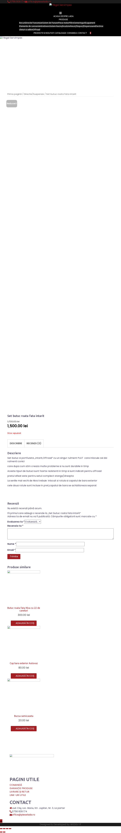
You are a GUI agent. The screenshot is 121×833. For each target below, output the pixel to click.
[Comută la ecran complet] (7, 828)
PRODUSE (63, 19)
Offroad (36, 29)
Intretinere (45, 26)
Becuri (22, 23)
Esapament (90, 23)
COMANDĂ (16, 785)
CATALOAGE (60, 33)
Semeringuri (79, 23)
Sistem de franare (50, 23)
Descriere (16, 443)
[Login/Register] (92, 33)
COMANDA (72, 33)
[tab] (15, 443)
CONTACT (82, 33)
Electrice (99, 26)
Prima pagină (14, 94)
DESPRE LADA (66, 16)
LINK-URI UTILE (18, 795)
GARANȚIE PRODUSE (21, 788)
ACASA (56, 16)
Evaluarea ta (15, 521)
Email (11, 550)
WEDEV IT (75, 824)
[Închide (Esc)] (1, 828)
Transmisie (37, 23)
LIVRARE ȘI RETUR (19, 791)
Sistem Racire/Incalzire (60, 26)
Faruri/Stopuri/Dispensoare (82, 26)
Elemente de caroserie (29, 26)
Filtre (71, 23)
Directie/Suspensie (34, 94)
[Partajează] (4, 828)
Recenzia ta (15, 526)
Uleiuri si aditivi (26, 29)
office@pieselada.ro (23, 814)
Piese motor (63, 23)
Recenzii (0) (34, 443)
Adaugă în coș (25, 623)
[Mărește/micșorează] (10, 828)
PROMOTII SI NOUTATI (44, 33)
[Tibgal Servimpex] (60, 6)
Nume (11, 544)
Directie (28, 23)
